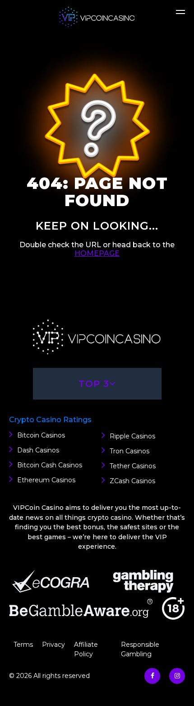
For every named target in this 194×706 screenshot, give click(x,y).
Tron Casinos (129, 451)
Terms (23, 644)
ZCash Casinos (132, 481)
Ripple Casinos (132, 436)
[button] (180, 15)
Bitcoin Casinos (41, 435)
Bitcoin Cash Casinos (49, 465)
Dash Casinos (38, 450)
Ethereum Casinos (46, 480)
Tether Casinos (133, 466)
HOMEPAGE (97, 253)
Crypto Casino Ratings (50, 419)
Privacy (53, 644)
